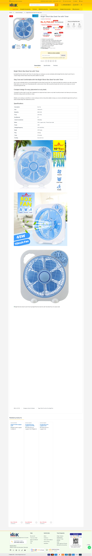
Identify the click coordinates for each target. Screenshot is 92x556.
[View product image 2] (18, 47)
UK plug (39, 132)
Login (82, 1)
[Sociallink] (10, 550)
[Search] (56, 5)
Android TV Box (60, 539)
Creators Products (54, 9)
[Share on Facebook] (46, 61)
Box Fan (47, 408)
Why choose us (76, 9)
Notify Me (63, 55)
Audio (58, 542)
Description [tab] (37, 65)
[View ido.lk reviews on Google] (37, 550)
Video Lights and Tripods (62, 543)
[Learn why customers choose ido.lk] (52, 550)
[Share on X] (48, 61)
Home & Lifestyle (19, 12)
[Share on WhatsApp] (53, 61)
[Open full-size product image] (24, 29)
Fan (26, 92)
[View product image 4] (29, 47)
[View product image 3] (24, 47)
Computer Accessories (25, 9)
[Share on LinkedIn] (51, 61)
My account (32, 536)
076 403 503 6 (67, 5)
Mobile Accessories (43, 9)
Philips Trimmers (60, 536)
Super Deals (15, 9)
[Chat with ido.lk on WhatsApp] (89, 547)
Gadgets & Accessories (65, 9)
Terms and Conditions (48, 539)
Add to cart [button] (22, 522)
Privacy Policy (47, 541)
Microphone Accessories (62, 545)
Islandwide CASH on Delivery (16, 1)
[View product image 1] (13, 47)
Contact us (46, 537)
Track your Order (33, 537)
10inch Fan (43, 408)
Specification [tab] (47, 65)
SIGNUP (75, 1)
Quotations (46, 543)
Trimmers (34, 9)
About (45, 536)
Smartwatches (59, 537)
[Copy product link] (56, 61)
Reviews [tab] (55, 65)
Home (10, 12)
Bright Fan (51, 408)
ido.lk (11, 554)
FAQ (31, 543)
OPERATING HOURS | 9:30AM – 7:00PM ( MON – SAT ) (51, 1)
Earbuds (58, 540)
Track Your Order (67, 1)
